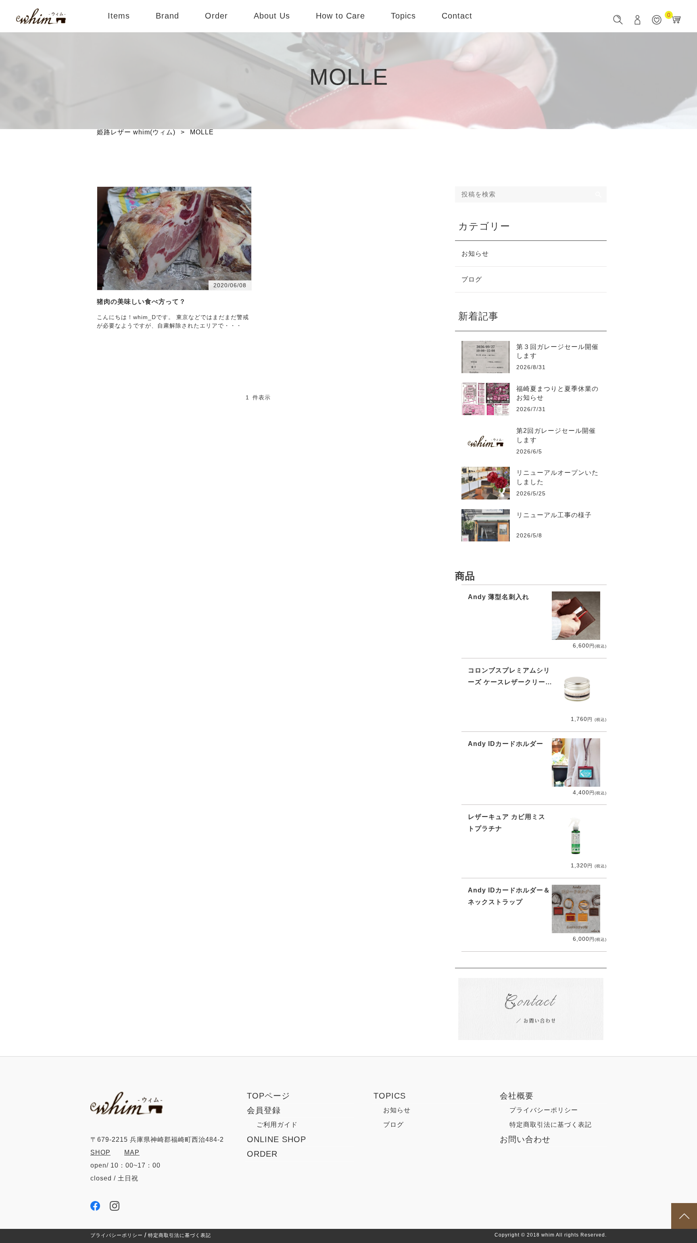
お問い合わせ (525, 1139)
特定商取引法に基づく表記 (550, 1124)
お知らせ (475, 253)
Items (119, 15)
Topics (403, 15)
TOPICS (390, 1095)
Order (216, 15)
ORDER (262, 1153)
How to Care (340, 15)
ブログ (471, 279)
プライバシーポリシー (543, 1110)
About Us (272, 15)
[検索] (599, 194)
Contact (457, 15)
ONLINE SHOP (276, 1139)
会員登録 (264, 1110)
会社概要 (517, 1095)
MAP (132, 1152)
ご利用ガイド (277, 1124)
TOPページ (268, 1095)
